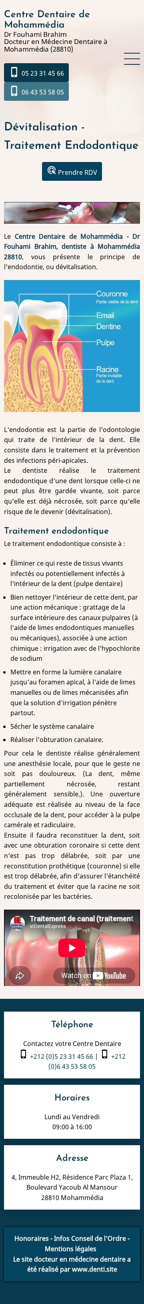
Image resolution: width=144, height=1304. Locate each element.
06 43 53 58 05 (36, 90)
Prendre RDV (72, 171)
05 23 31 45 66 (36, 72)
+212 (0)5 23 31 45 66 (61, 1056)
